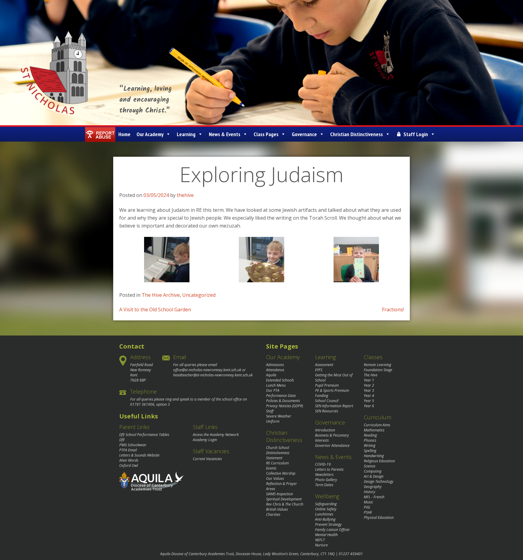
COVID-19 (323, 464)
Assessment (324, 364)
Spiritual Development (284, 499)
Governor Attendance (332, 445)
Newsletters (324, 474)
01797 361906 (142, 404)
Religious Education (379, 460)
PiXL (367, 507)
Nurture (321, 545)
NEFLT (320, 539)
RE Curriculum (277, 463)
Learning (186, 134)
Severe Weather (278, 416)
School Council (326, 400)
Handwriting (374, 455)
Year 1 (369, 380)
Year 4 (369, 395)
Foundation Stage (378, 369)
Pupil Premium (327, 385)
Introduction (325, 430)
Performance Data (281, 395)
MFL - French (374, 496)
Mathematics (374, 430)
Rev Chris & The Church (284, 504)
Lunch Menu (276, 385)
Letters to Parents (329, 469)
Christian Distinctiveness (356, 134)
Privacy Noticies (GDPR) (284, 405)
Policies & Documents (283, 400)
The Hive (370, 375)
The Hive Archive (161, 295)
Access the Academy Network (216, 434)
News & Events (224, 134)
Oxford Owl (128, 465)
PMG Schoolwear (132, 444)
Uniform (272, 421)
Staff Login (415, 134)
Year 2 (369, 385)
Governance (304, 134)
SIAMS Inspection (279, 493)
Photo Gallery (326, 479)
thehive (185, 195)
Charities (273, 514)
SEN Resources (326, 411)
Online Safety (326, 509)
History (369, 491)
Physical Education (379, 517)
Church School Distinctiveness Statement (277, 452)
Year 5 (369, 400)
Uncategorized (198, 295)
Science (369, 466)
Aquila (271, 375)
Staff (270, 411)
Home (124, 134)
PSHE (368, 512)
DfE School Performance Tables (144, 434)
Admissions (275, 364)
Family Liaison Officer (332, 529)
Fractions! (393, 309)
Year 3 (369, 390)
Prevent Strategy (328, 524)
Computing (372, 471)
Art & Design (373, 476)
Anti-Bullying (325, 519)
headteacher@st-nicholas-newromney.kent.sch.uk (213, 375)
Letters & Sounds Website (139, 455)
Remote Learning (377, 364)
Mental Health (326, 534)
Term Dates (324, 484)
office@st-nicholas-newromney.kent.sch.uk (207, 369)
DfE (122, 439)
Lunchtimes (324, 514)
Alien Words (128, 460)
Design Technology (378, 481)
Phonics (370, 440)
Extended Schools (280, 380)
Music (368, 502)
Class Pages (266, 134)
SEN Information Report (334, 405)
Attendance (275, 369)
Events (271, 468)
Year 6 (369, 405)
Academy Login (205, 439)
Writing (369, 445)
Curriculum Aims (377, 424)
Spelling (370, 450)
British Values (277, 509)
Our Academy (150, 134)
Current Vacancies (207, 458)
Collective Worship (280, 473)
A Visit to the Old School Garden (155, 309)
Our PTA (272, 390)
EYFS (318, 369)
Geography (373, 486)
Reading (370, 435)
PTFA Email (128, 450)
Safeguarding (326, 503)
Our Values (275, 478)
